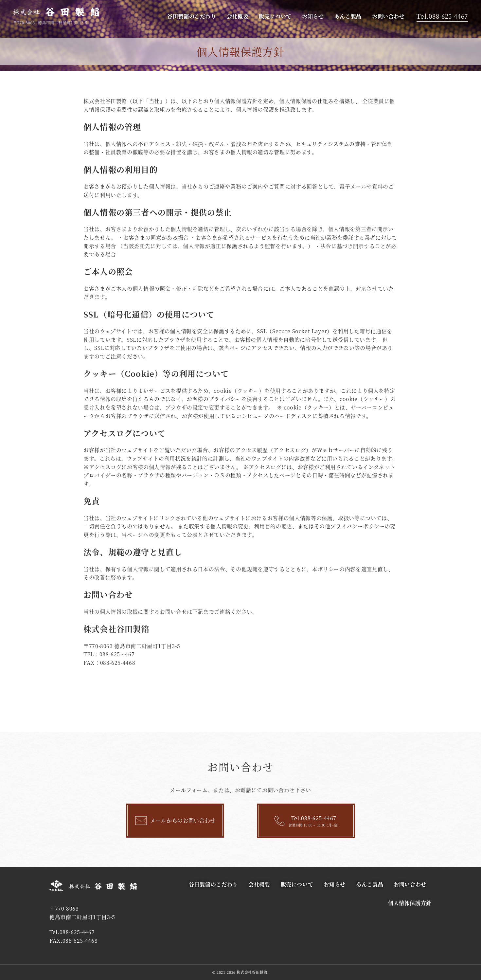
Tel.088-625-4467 (442, 15)
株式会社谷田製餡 (252, 972)
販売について (275, 16)
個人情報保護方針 (410, 903)
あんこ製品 (348, 16)
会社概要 (238, 16)
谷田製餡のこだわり (191, 16)
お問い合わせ (388, 16)
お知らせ (313, 16)
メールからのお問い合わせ (183, 820)
